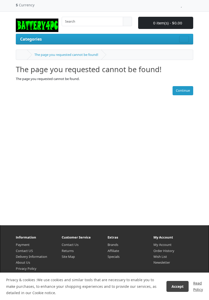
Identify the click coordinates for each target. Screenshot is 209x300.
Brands (113, 244)
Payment (23, 244)
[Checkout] (191, 4)
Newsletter (161, 262)
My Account (162, 244)
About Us (23, 262)
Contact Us (70, 244)
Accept (178, 286)
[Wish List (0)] (181, 4)
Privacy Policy (26, 268)
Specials (114, 256)
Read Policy (198, 286)
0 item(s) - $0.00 (167, 22)
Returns (68, 250)
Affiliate (113, 250)
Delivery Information (31, 256)
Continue (183, 90)
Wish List (160, 256)
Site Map (68, 256)
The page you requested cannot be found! (66, 54)
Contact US (24, 250)
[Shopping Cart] (186, 4)
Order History (163, 250)
